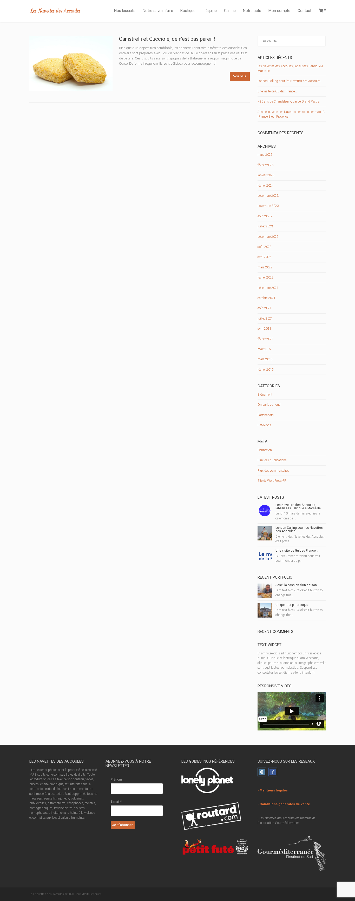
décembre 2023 (268, 196)
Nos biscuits (124, 10)
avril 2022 (264, 257)
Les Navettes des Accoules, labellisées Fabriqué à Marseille (298, 506)
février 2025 (266, 165)
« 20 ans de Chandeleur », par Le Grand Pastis (288, 101)
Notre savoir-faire (158, 10)
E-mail (116, 801)
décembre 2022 (268, 237)
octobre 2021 (266, 298)
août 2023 (265, 216)
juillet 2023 (265, 226)
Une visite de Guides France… (277, 91)
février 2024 (266, 185)
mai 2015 (264, 349)
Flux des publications (272, 460)
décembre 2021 (268, 288)
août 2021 (265, 308)
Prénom (116, 779)
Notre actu (252, 10)
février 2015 (266, 369)
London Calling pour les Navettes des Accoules (289, 81)
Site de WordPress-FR (272, 481)
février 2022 (266, 277)
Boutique (187, 10)
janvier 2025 (266, 175)
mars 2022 (265, 267)
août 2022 (265, 247)
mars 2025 (265, 155)
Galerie (230, 10)
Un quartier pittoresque (291, 605)
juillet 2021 (265, 318)
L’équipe (210, 10)
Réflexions (264, 425)
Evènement (265, 394)
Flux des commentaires (273, 470)
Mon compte (279, 10)
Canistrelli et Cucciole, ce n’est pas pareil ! (167, 39)
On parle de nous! (269, 405)
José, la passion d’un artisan (296, 585)
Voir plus (239, 76)
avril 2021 (264, 328)
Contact (304, 10)
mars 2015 (265, 359)
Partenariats (266, 415)
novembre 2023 (268, 206)
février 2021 (266, 339)
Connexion (265, 450)
